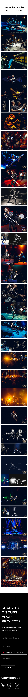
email (2, 688)
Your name (5, 643)
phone (9, 688)
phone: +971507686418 (9, 630)
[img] (16, 684)
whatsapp (16, 688)
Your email (5, 634)
